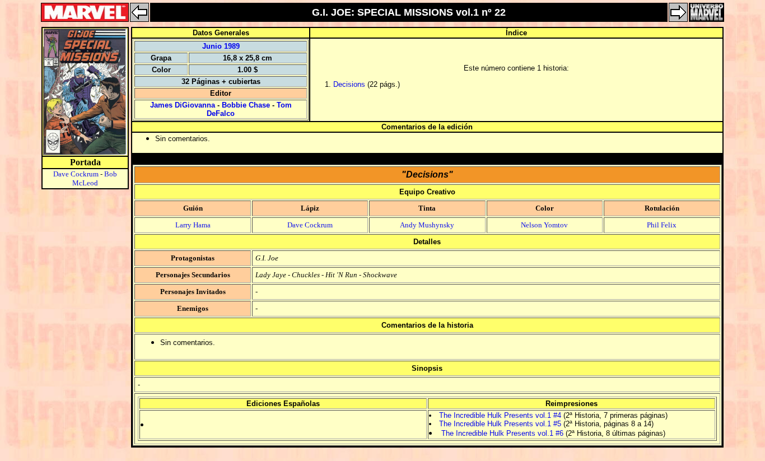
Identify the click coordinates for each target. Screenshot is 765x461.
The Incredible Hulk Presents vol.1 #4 (500, 415)
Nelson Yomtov (544, 225)
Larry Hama (193, 225)
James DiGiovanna (182, 105)
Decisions (349, 84)
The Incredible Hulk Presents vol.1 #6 (502, 433)
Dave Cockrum (76, 174)
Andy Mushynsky (427, 225)
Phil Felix (662, 225)
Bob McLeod (94, 178)
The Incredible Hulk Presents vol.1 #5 (500, 424)
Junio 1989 (221, 46)
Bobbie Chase (246, 105)
